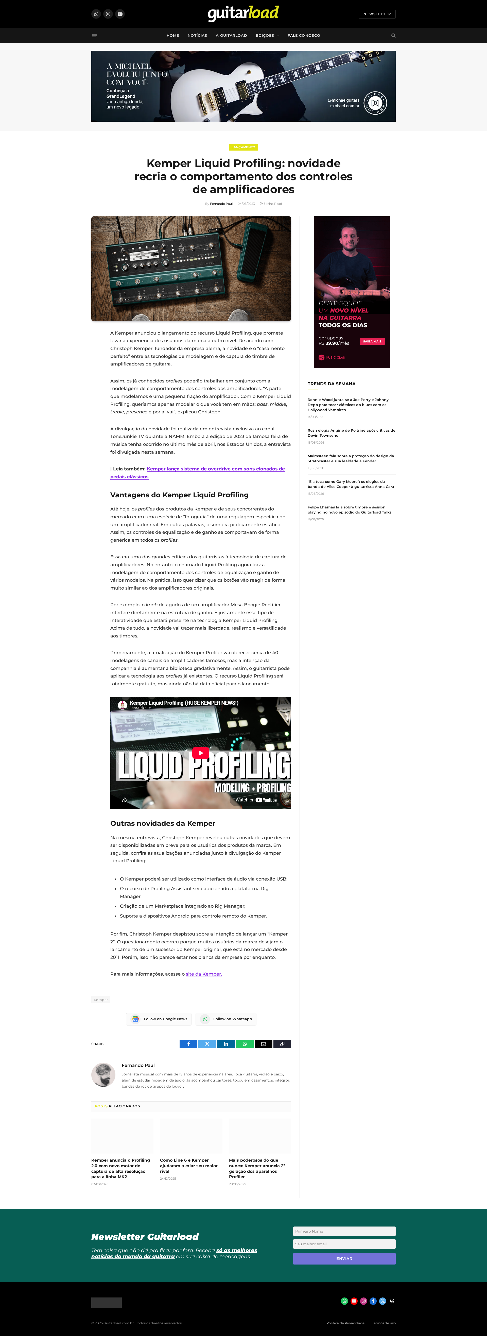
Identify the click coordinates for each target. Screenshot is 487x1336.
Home (173, 35)
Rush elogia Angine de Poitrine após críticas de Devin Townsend (351, 433)
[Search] (393, 35)
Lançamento (243, 147)
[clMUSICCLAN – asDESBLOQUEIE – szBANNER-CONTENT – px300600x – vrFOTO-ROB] (352, 366)
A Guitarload (231, 35)
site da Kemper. (204, 974)
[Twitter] (96, 359)
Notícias (197, 35)
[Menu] (94, 35)
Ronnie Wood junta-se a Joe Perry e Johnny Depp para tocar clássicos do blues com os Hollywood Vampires (348, 404)
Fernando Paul (221, 204)
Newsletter (377, 14)
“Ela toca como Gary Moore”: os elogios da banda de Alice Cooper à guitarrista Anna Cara (351, 484)
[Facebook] (96, 346)
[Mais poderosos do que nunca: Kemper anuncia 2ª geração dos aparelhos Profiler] (260, 1136)
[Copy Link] (96, 398)
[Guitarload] (243, 14)
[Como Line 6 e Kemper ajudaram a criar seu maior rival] (191, 1136)
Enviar (344, 1258)
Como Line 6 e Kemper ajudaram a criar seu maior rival (189, 1166)
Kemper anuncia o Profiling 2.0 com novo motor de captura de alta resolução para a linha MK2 (120, 1168)
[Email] (96, 372)
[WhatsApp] (96, 385)
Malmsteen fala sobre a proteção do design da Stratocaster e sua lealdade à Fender (351, 458)
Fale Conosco (304, 35)
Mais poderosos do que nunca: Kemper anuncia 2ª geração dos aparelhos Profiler (257, 1168)
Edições (265, 35)
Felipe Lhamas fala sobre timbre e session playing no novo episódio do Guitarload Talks (349, 510)
